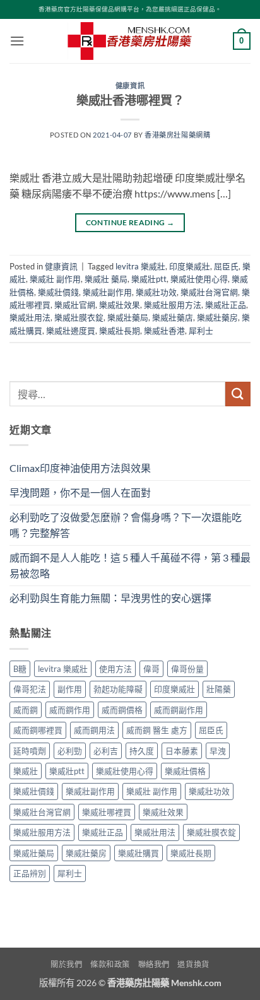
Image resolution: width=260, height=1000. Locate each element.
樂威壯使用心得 (199, 279)
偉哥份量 (187, 669)
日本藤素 (181, 751)
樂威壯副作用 (107, 292)
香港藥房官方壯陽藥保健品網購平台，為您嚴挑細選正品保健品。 (130, 9)
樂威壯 (25, 771)
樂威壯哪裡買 (106, 812)
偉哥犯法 (29, 689)
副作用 (69, 689)
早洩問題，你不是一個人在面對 (80, 492)
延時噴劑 (29, 751)
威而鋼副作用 (178, 710)
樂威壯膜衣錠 (78, 317)
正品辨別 (29, 873)
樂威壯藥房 (217, 317)
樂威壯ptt (149, 279)
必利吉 (105, 751)
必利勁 (69, 751)
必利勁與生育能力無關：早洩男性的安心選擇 (110, 598)
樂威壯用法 (29, 317)
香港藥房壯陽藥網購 (177, 135)
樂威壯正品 (225, 305)
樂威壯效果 (119, 305)
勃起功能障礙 (118, 689)
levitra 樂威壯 (140, 266)
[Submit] (238, 394)
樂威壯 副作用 (55, 279)
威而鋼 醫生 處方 (156, 730)
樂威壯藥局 (127, 317)
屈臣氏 (226, 266)
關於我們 (66, 964)
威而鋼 (25, 710)
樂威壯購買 (138, 853)
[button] (17, 40)
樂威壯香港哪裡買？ (130, 100)
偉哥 (151, 669)
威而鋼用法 (94, 730)
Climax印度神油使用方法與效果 (80, 468)
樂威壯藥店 (172, 317)
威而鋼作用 (69, 710)
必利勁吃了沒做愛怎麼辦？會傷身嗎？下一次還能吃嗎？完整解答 (125, 525)
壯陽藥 (218, 689)
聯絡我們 (154, 964)
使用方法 (115, 669)
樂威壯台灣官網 (209, 292)
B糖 (20, 669)
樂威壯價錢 (58, 292)
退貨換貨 (193, 964)
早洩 (218, 751)
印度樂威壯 (189, 266)
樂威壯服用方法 (172, 305)
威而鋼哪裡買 (37, 730)
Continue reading (130, 222)
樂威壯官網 (74, 305)
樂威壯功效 (156, 292)
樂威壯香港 (164, 331)
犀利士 (201, 331)
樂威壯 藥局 (106, 279)
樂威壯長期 (119, 331)
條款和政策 (110, 964)
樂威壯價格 (185, 771)
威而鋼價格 (122, 710)
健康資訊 (130, 85)
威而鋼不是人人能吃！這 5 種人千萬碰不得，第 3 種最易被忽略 (130, 565)
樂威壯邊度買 (70, 331)
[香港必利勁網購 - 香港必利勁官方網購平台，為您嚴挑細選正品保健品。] (130, 41)
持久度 (141, 751)
